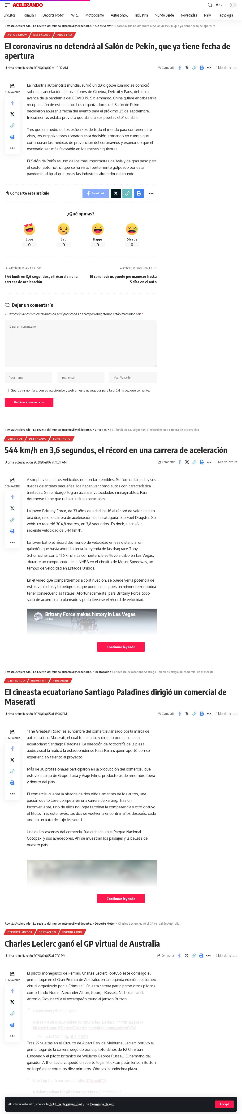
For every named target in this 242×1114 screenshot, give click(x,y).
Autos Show (17, 34)
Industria (64, 34)
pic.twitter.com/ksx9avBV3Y (111, 1027)
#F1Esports (133, 1022)
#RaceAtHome (45, 1027)
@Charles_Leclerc (99, 1022)
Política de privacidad (65, 1104)
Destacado (42, 34)
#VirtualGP (56, 1022)
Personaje (61, 680)
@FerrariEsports (72, 1027)
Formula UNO (72, 932)
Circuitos (15, 438)
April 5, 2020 (76, 1036)
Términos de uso (102, 1104)
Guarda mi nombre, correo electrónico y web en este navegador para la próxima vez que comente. (80, 390)
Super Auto (62, 438)
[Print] (201, 67)
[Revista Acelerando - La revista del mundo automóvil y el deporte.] (28, 5)
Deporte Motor (20, 932)
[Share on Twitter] (187, 67)
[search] (210, 5)
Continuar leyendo (121, 647)
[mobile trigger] (9, 5)
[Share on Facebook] (179, 67)
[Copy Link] (194, 67)
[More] (209, 67)
